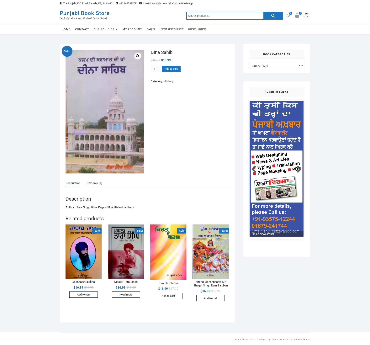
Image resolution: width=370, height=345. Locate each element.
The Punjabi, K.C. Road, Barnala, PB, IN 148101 (88, 3)
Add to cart (171, 68)
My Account (132, 29)
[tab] (73, 183)
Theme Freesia (280, 339)
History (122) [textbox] (275, 66)
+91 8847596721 (128, 3)
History (168, 81)
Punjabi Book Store (85, 13)
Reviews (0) (94, 183)
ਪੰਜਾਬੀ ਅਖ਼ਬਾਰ (197, 29)
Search (273, 16)
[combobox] (276, 65)
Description (73, 183)
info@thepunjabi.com (155, 3)
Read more (125, 294)
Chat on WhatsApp (182, 3)
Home (66, 29)
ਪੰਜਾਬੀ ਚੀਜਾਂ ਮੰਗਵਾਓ (172, 29)
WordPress (304, 339)
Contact (82, 29)
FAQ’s (151, 29)
